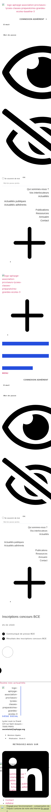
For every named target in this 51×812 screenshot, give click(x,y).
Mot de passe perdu (11, 183)
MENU (5, 373)
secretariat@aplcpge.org (13, 729)
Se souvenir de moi (12, 178)
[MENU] (25, 368)
